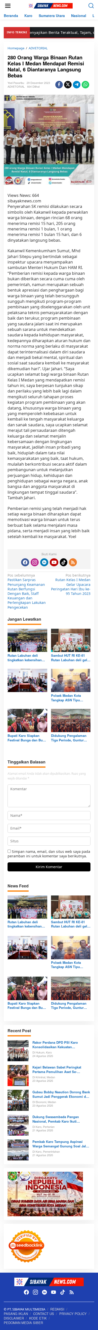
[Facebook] (25, 562)
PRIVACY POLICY (73, 1313)
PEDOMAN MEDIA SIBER (23, 1322)
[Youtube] (54, 562)
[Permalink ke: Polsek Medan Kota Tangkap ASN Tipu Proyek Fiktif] (71, 680)
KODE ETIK (38, 1318)
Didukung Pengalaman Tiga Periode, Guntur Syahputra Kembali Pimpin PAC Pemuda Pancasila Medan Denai (69, 737)
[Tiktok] (63, 562)
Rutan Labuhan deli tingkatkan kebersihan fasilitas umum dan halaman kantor (25, 657)
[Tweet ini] (68, 84)
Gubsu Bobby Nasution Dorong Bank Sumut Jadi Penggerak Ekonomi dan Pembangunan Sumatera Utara (61, 1094)
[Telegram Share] (76, 84)
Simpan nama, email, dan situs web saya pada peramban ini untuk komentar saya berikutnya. (49, 853)
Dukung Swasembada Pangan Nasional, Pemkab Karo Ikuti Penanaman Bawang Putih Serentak (60, 1119)
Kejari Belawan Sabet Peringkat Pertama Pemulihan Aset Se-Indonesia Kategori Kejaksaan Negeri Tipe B (61, 1069)
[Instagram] (35, 562)
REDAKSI (57, 1309)
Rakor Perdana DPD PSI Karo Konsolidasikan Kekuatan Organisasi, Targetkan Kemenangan (60, 1044)
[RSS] (73, 562)
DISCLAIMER (14, 1318)
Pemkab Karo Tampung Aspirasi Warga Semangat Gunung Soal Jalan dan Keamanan (61, 1143)
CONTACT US (43, 1313)
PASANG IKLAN (16, 1313)
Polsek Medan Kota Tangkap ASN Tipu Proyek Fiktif (66, 697)
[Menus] (8, 6)
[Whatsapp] (85, 84)
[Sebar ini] (59, 84)
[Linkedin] (44, 562)
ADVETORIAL (16, 86)
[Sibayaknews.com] (50, 5)
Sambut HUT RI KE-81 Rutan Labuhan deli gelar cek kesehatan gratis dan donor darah (70, 657)
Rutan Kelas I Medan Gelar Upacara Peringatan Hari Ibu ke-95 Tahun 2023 (70, 584)
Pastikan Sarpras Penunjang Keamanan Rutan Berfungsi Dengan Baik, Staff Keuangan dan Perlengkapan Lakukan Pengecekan (27, 591)
